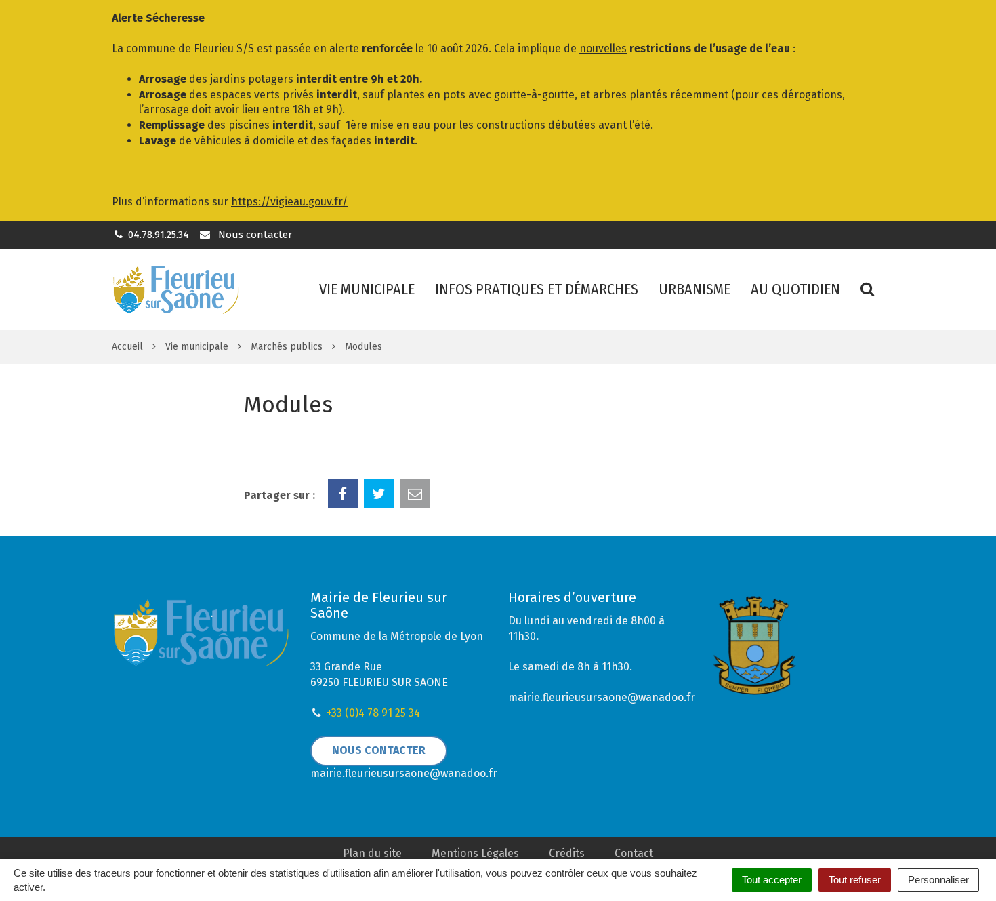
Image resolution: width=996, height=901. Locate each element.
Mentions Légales (475, 853)
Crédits (567, 853)
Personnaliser (938, 879)
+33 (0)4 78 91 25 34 (373, 712)
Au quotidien (795, 289)
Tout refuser (855, 879)
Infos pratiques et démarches (536, 289)
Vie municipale (367, 289)
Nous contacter (253, 234)
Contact (634, 853)
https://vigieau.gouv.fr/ (289, 201)
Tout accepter (772, 879)
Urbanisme (694, 289)
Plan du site (372, 853)
